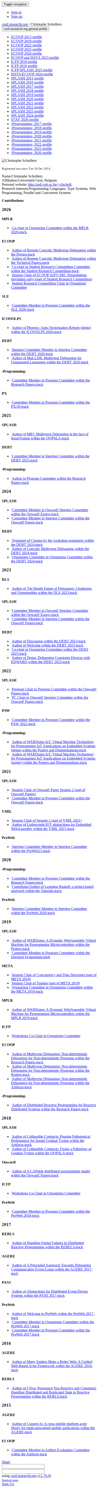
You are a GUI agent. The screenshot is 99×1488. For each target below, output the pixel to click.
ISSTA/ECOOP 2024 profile (32, 74)
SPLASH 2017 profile (27, 86)
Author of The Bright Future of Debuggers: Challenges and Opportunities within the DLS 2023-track (51, 591)
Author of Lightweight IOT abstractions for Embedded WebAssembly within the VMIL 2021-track (51, 827)
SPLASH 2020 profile (27, 99)
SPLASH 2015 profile (27, 78)
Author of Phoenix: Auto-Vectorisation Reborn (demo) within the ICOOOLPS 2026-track (51, 330)
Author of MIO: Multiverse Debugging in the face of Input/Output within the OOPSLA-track (49, 436)
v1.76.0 (44, 1476)
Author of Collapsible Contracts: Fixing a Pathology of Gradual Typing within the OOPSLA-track (51, 1151)
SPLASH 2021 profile (27, 103)
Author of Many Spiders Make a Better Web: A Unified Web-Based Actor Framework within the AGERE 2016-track (52, 1366)
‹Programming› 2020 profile (31, 136)
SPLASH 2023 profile (27, 111)
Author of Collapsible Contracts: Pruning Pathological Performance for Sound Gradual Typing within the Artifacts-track (50, 1141)
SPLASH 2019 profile (27, 95)
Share (6, 1462)
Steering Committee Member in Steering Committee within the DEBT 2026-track (49, 352)
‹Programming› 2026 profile (31, 153)
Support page (10, 1480)
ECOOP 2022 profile (26, 45)
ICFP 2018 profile (24, 62)
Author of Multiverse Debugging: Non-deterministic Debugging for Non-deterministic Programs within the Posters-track (50, 1070)
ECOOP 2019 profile (26, 41)
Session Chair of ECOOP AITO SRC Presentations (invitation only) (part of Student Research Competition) (51, 277)
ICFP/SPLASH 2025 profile (31, 70)
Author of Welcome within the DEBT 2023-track (47, 645)
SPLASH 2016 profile (27, 82)
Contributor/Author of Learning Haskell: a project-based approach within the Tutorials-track (52, 889)
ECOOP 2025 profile (26, 49)
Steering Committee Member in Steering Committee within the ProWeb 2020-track (49, 911)
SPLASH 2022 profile (27, 107)
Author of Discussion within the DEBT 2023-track (49, 641)
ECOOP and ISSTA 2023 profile (35, 58)
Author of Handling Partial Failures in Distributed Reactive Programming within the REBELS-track (47, 1245)
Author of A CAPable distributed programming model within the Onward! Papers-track (50, 1173)
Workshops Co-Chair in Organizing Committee (46, 1036)
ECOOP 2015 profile (26, 37)
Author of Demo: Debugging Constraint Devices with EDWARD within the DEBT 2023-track (50, 660)
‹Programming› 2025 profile (31, 149)
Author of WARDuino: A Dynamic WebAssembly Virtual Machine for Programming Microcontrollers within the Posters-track (53, 944)
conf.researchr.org (15, 24)
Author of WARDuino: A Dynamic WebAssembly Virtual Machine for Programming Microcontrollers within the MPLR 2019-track (53, 1014)
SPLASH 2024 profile (27, 115)
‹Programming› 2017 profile (31, 124)
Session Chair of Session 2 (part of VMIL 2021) (47, 820)
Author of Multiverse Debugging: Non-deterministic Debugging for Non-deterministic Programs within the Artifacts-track (50, 1083)
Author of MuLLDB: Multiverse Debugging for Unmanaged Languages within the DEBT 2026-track (49, 360)
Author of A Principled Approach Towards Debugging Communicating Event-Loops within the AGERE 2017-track (51, 1269)
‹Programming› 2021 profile (31, 140)
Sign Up (8, 1484)
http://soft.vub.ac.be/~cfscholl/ (49, 184)
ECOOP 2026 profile (26, 53)
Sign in (16, 12)
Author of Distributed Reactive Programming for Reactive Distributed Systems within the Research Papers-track (53, 1107)
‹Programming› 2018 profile (31, 128)
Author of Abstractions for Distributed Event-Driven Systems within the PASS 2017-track (49, 1293)
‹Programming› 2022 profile (31, 144)
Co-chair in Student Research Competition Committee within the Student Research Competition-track (50, 269)
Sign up (16, 16)
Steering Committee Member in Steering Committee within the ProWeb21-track (49, 849)
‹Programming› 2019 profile (31, 132)
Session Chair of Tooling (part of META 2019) (46, 983)
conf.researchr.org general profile (25, 29)
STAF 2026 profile (25, 120)
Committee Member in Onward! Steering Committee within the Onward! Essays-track (49, 512)
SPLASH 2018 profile (27, 91)
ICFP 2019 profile (24, 66)
